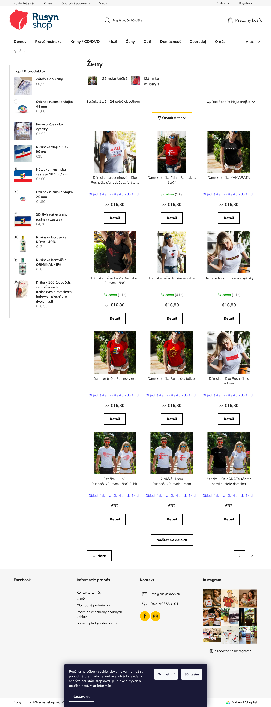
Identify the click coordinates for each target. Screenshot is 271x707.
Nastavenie (81, 696)
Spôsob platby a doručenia (97, 623)
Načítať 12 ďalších (172, 540)
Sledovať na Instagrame (233, 651)
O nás (48, 3)
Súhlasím (191, 674)
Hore (101, 556)
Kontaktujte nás (24, 3)
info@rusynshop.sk (165, 594)
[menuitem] (20, 41)
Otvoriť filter (172, 118)
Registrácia (246, 3)
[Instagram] (155, 616)
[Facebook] (145, 616)
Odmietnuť (166, 674)
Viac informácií (101, 685)
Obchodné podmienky (76, 3)
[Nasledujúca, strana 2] (239, 555)
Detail (115, 218)
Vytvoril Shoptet (245, 702)
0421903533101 (164, 604)
